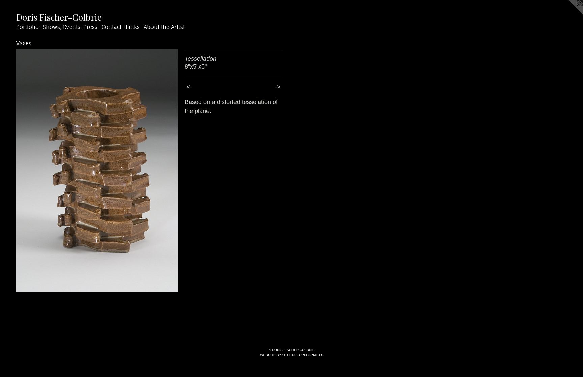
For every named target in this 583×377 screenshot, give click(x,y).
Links (133, 27)
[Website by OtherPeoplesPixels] (569, 13)
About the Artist (164, 27)
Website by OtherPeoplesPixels (291, 355)
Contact (111, 27)
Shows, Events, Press (70, 27)
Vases (23, 43)
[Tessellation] (97, 170)
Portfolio (27, 27)
